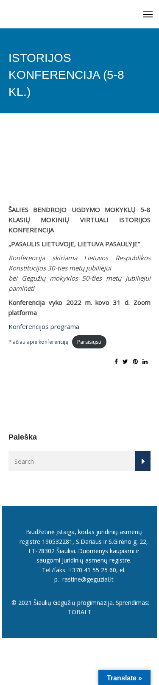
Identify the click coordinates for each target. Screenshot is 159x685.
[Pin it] (135, 361)
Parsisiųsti (89, 341)
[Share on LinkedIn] (145, 361)
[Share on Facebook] (116, 361)
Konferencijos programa (43, 326)
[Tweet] (125, 361)
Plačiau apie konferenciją (38, 341)
